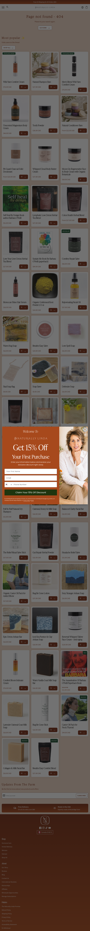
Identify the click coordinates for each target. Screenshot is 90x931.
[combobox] (9, 484)
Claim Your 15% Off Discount (30, 492)
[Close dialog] (85, 429)
